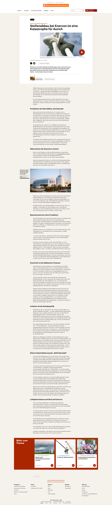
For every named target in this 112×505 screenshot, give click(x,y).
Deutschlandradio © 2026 (56, 500)
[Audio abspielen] (82, 52)
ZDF (50, 502)
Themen (19, 10)
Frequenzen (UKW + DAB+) (36, 488)
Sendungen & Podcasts (36, 10)
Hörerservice (68, 486)
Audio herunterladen (45, 63)
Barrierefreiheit (85, 495)
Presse (83, 488)
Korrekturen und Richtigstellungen (89, 493)
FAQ (49, 486)
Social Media (68, 488)
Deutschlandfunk (50, 2)
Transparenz (84, 491)
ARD (46, 502)
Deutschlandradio (86, 486)
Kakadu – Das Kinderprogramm (21, 491)
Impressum (68, 501)
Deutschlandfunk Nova (60, 2)
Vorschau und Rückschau (19, 486)
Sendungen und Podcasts (19, 488)
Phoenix (55, 502)
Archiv (52, 10)
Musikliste (46, 10)
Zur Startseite (36, 476)
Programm (26, 10)
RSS (49, 491)
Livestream (33, 486)
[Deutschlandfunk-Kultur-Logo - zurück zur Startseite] (56, 5)
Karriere (83, 490)
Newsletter (50, 490)
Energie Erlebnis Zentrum (63, 154)
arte (60, 502)
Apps (49, 488)
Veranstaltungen (51, 493)
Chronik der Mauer (67, 502)
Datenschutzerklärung (46, 501)
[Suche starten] (83, 10)
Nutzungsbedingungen (58, 501)
